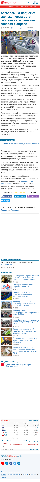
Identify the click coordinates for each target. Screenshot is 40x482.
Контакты (33, 474)
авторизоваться (6, 264)
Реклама (3, 477)
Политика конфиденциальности (11, 472)
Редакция (25, 474)
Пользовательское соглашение (10, 474)
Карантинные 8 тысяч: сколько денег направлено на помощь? (20, 144)
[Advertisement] (20, 235)
